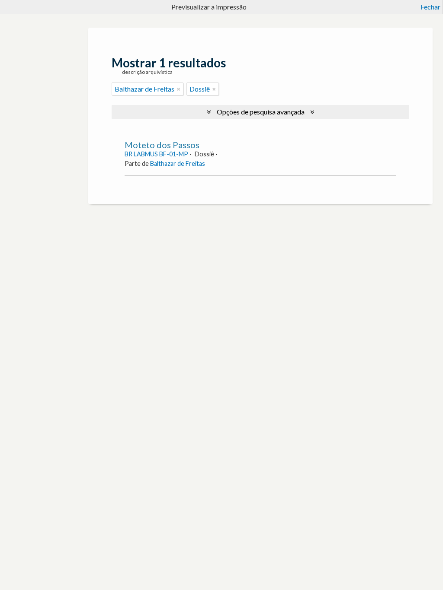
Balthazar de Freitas (177, 163)
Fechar (430, 7)
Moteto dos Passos (162, 145)
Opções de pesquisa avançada (260, 112)
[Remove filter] (178, 89)
